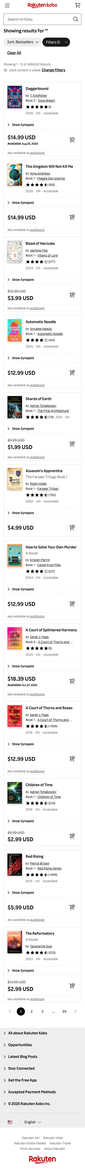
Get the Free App (22, 1080)
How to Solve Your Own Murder (51, 547)
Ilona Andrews (40, 173)
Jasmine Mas (39, 250)
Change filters (53, 70)
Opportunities (20, 1045)
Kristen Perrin (40, 560)
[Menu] (7, 5)
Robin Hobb (38, 483)
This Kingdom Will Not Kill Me (49, 166)
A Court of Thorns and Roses (58, 642)
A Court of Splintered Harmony (51, 630)
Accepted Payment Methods (32, 1092)
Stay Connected (21, 1068)
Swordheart (46, 100)
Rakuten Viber (53, 1138)
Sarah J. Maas (39, 637)
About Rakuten (54, 1149)
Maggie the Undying (51, 178)
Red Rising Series (49, 868)
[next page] (75, 1011)
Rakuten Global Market (30, 1143)
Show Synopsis (23, 125)
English (30, 1122)
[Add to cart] (72, 217)
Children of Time (39, 785)
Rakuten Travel (60, 1143)
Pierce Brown (39, 863)
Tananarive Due (41, 946)
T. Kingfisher (38, 95)
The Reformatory (40, 933)
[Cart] (77, 5)
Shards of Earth (38, 398)
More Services (30, 1149)
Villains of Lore (47, 255)
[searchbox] (38, 19)
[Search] (75, 19)
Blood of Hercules (40, 243)
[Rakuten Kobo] (42, 5)
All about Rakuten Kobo (27, 1033)
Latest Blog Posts (22, 1056)
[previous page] (10, 1011)
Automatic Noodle (41, 322)
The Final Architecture (53, 411)
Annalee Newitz (41, 329)
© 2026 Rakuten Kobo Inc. (29, 1103)
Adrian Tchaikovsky (43, 406)
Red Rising (34, 856)
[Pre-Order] (72, 140)
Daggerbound (37, 88)
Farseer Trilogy (48, 488)
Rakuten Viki (30, 1138)
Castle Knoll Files (49, 565)
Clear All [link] (14, 52)
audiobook (37, 153)
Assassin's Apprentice (44, 470)
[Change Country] (10, 1122)
